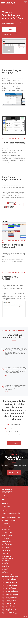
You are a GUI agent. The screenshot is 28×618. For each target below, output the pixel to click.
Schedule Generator (6, 515)
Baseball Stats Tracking (7, 572)
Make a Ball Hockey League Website (10, 593)
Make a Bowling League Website (9, 600)
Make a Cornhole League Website (9, 585)
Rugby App (4, 571)
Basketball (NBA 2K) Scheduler (8, 520)
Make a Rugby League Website (9, 605)
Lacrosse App (5, 568)
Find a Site (4, 501)
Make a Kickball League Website (9, 610)
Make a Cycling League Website (9, 609)
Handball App (5, 569)
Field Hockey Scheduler (7, 537)
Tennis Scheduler (6, 531)
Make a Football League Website (9, 579)
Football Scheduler (6, 529)
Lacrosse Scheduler (6, 538)
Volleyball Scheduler (6, 541)
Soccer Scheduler (6, 522)
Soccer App (4, 562)
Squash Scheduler (6, 549)
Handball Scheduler (6, 540)
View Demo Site (14, 479)
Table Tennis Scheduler (7, 532)
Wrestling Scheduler (6, 550)
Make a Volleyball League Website (9, 599)
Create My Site (8, 29)
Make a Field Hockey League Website (10, 594)
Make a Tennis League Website (9, 588)
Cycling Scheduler (6, 552)
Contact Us (4, 495)
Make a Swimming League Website (9, 613)
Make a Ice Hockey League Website (10, 591)
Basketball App (5, 560)
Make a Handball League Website (9, 597)
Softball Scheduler (6, 526)
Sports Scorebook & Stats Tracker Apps (11, 512)
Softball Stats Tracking (7, 574)
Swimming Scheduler (6, 556)
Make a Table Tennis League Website (10, 590)
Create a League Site (6, 505)
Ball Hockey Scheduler (7, 535)
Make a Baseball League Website (9, 582)
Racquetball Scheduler (7, 544)
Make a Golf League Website (8, 612)
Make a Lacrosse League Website (9, 596)
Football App (5, 563)
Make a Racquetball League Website (10, 602)
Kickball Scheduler (6, 553)
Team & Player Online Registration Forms (11, 513)
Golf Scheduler (5, 555)
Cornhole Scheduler (6, 528)
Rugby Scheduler (5, 547)
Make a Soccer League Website (9, 581)
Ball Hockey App (5, 566)
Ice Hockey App (5, 565)
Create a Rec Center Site (7, 508)
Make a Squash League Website (9, 606)
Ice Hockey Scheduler (6, 534)
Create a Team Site (6, 506)
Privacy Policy (5, 497)
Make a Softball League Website (9, 584)
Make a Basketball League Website (9, 578)
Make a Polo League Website (8, 603)
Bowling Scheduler (6, 543)
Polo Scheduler (5, 546)
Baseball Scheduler (6, 525)
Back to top (24, 616)
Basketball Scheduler (6, 519)
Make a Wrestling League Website (9, 607)
